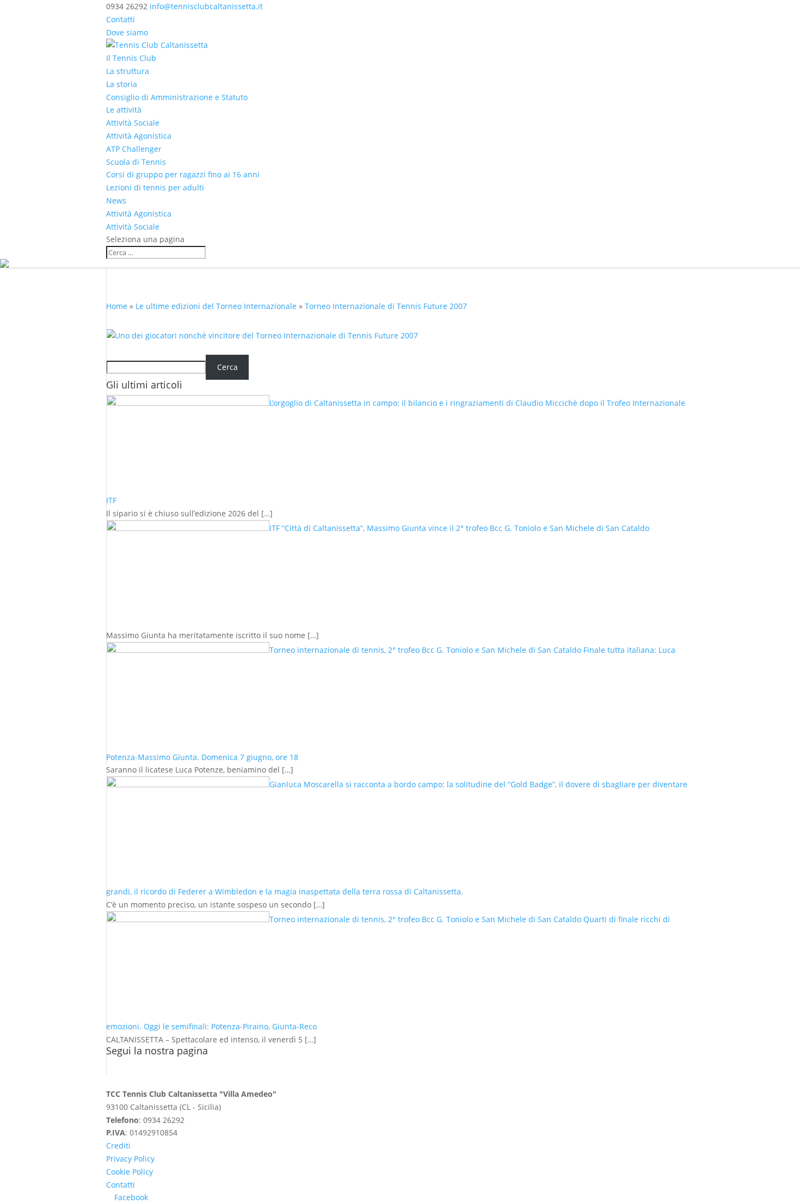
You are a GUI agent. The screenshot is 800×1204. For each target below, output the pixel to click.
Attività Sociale (132, 123)
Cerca (227, 367)
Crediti (118, 1145)
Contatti (120, 19)
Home (116, 306)
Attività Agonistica (138, 136)
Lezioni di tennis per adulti (155, 187)
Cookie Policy (129, 1171)
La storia (121, 84)
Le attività (123, 109)
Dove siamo (127, 32)
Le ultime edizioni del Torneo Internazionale (216, 306)
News (116, 200)
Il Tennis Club (131, 58)
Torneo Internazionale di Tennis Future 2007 (386, 306)
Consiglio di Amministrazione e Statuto (177, 97)
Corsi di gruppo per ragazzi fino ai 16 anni (183, 174)
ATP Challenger (134, 149)
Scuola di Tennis (136, 162)
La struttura (127, 71)
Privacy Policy (130, 1158)
